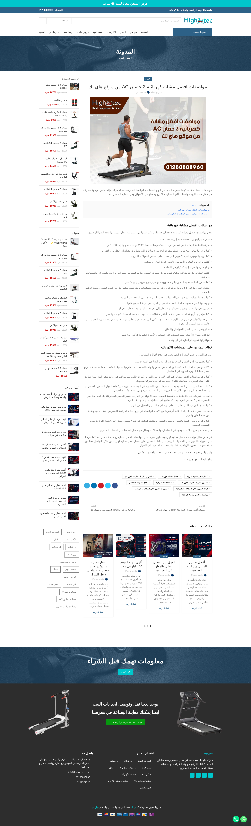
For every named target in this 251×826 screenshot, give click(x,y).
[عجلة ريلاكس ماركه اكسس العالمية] (74, 177)
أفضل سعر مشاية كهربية (197, 476)
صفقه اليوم (70, 569)
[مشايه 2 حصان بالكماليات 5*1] (74, 147)
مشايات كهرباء (69, 592)
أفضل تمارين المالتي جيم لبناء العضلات (197, 566)
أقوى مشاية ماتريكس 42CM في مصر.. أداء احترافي (55, 473)
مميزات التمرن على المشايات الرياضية (151, 488)
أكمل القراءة (197, 608)
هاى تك (134, 807)
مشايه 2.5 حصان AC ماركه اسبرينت (54, 129)
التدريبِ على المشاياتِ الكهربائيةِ (138, 476)
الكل (56, 539)
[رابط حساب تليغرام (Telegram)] (87, 485)
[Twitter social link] (108, 485)
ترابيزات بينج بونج (68, 562)
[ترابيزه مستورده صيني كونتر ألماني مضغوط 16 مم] (74, 356)
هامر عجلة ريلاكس (58, 201)
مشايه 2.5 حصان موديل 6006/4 (56, 370)
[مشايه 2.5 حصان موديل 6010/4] (74, 88)
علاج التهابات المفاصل (138, 482)
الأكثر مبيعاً (71, 539)
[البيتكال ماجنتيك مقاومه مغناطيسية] (74, 162)
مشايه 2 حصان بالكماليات (55, 189)
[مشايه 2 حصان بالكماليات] (74, 191)
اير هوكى (56, 547)
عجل (55, 569)
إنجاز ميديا (94, 807)
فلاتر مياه (53, 584)
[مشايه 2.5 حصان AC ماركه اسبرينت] (74, 131)
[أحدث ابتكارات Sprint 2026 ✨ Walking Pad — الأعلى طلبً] (74, 243)
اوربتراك (72, 547)
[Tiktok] (192, 775)
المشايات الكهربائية (164, 482)
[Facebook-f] (210, 775)
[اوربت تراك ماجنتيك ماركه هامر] (74, 217)
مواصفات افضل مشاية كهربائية (195, 495)
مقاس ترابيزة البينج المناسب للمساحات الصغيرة (56, 501)
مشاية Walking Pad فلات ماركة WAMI (54, 114)
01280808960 (46, 10)
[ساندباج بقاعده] (74, 102)
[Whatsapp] (204, 775)
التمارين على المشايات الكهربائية (194, 482)
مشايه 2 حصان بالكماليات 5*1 (55, 144)
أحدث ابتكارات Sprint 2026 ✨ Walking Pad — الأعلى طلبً (54, 242)
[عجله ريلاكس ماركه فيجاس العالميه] (74, 288)
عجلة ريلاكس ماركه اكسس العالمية (54, 175)
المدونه (121, 58)
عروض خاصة (69, 577)
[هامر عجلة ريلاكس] (74, 204)
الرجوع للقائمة (148, 508)
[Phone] (236, 819)
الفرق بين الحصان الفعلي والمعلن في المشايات (164, 566)
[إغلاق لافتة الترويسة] (3, 3)
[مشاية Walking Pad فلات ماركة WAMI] (74, 116)
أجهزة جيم (71, 532)
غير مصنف (71, 584)
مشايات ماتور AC (67, 599)
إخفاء (194, 205)
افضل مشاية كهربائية (169, 476)
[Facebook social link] (115, 485)
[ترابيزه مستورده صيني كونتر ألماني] (74, 341)
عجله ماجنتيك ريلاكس (150, 452)
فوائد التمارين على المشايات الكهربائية (186, 347)
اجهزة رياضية (191, 459)
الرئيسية (129, 58)
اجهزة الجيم (145, 787)
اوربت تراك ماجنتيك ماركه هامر (54, 215)
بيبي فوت (71, 554)
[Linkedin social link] (94, 485)
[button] (125, 722)
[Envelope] (198, 775)
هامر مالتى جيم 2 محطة (199, 452)
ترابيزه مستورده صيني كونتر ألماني (54, 339)
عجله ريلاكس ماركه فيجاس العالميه (54, 287)
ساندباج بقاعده (60, 100)
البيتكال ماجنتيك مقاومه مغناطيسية (55, 160)
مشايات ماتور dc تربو (66, 606)
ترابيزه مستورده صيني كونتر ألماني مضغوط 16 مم (54, 354)
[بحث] (42, 20)
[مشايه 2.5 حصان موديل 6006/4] (74, 372)
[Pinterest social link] (101, 485)
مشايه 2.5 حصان (174, 452)
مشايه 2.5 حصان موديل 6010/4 (56, 86)
